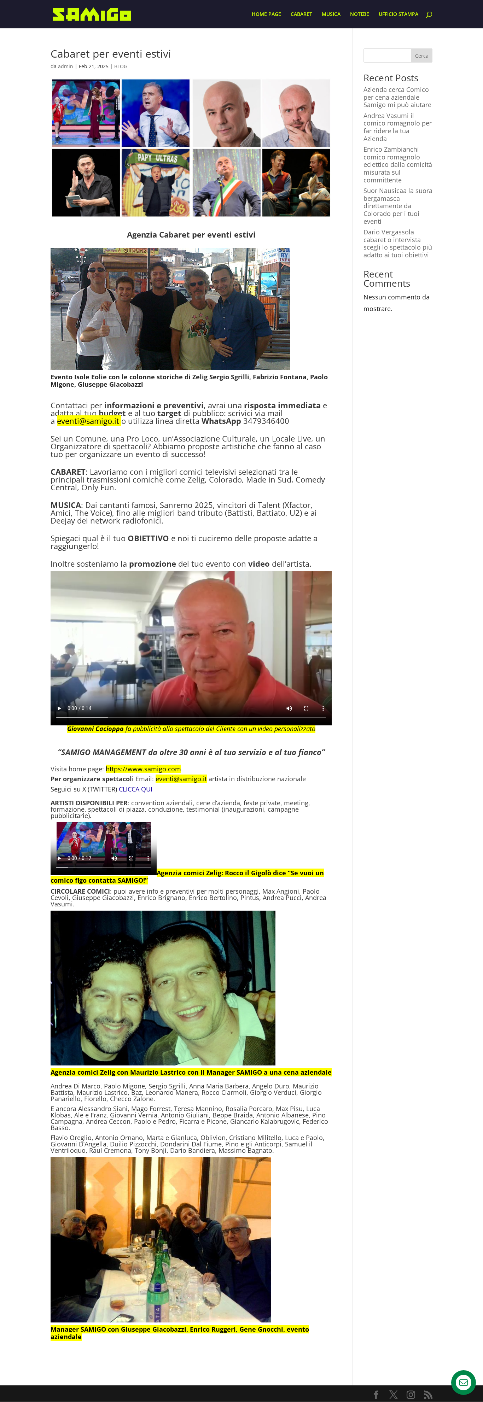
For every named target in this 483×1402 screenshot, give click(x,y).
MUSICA (331, 14)
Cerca (422, 55)
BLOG (120, 66)
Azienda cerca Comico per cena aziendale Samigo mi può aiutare (397, 97)
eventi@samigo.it (88, 420)
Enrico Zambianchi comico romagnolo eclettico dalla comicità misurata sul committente (397, 164)
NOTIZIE (359, 14)
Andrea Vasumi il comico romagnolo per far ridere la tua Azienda (397, 127)
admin (65, 66)
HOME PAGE (266, 14)
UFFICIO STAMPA (398, 14)
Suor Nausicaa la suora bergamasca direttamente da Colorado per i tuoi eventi (397, 205)
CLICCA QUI (135, 789)
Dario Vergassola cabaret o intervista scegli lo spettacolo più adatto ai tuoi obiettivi (397, 243)
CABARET (301, 14)
